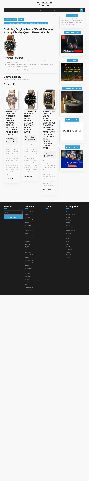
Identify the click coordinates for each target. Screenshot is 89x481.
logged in (15, 79)
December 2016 (29, 260)
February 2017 (29, 255)
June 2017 (28, 244)
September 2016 (29, 268)
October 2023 (28, 222)
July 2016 (27, 273)
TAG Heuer (69, 249)
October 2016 (28, 265)
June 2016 (28, 276)
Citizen (68, 225)
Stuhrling (20, 19)
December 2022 (29, 236)
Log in (47, 212)
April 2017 (27, 249)
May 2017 (27, 246)
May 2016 (27, 279)
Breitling (68, 220)
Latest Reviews (23, 10)
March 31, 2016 (12, 138)
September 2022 (29, 238)
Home (6, 10)
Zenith (68, 257)
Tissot (68, 252)
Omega (68, 236)
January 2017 (28, 257)
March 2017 (28, 252)
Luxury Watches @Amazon (38, 10)
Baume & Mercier (71, 214)
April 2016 (27, 281)
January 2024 (28, 214)
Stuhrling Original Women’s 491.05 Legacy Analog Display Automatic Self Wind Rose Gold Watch (12, 122)
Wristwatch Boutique (44, 4)
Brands (13, 10)
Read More (10, 179)
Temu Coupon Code (54, 10)
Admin (10, 140)
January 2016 (28, 290)
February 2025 (29, 212)
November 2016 (29, 263)
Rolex (68, 241)
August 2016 (28, 271)
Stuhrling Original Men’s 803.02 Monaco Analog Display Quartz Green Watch (30, 121)
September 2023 (29, 225)
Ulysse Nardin (70, 255)
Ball (67, 212)
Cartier (68, 222)
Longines (68, 233)
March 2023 (28, 228)
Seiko (67, 244)
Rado (67, 238)
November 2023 (29, 220)
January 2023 (28, 233)
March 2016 (28, 284)
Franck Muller (70, 228)
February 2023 (29, 230)
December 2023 (29, 217)
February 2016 (29, 287)
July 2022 (27, 241)
